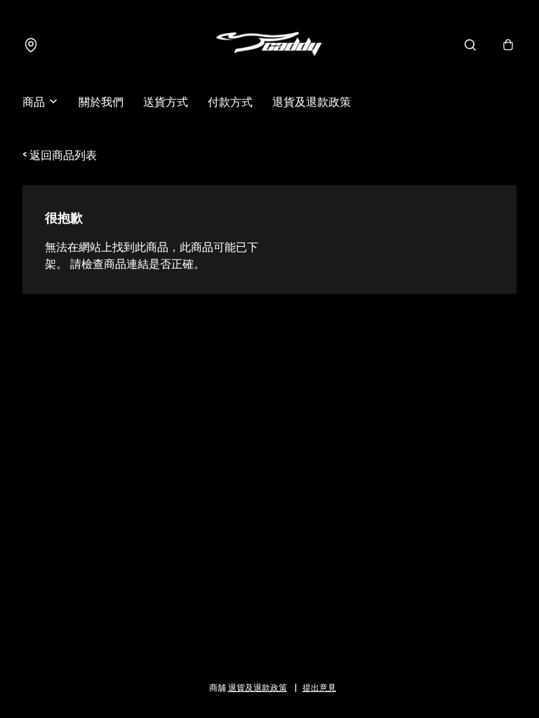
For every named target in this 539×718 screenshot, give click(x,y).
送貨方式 (165, 101)
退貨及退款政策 (311, 101)
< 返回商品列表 (59, 154)
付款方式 (230, 101)
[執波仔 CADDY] (269, 45)
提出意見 (319, 687)
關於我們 (101, 101)
